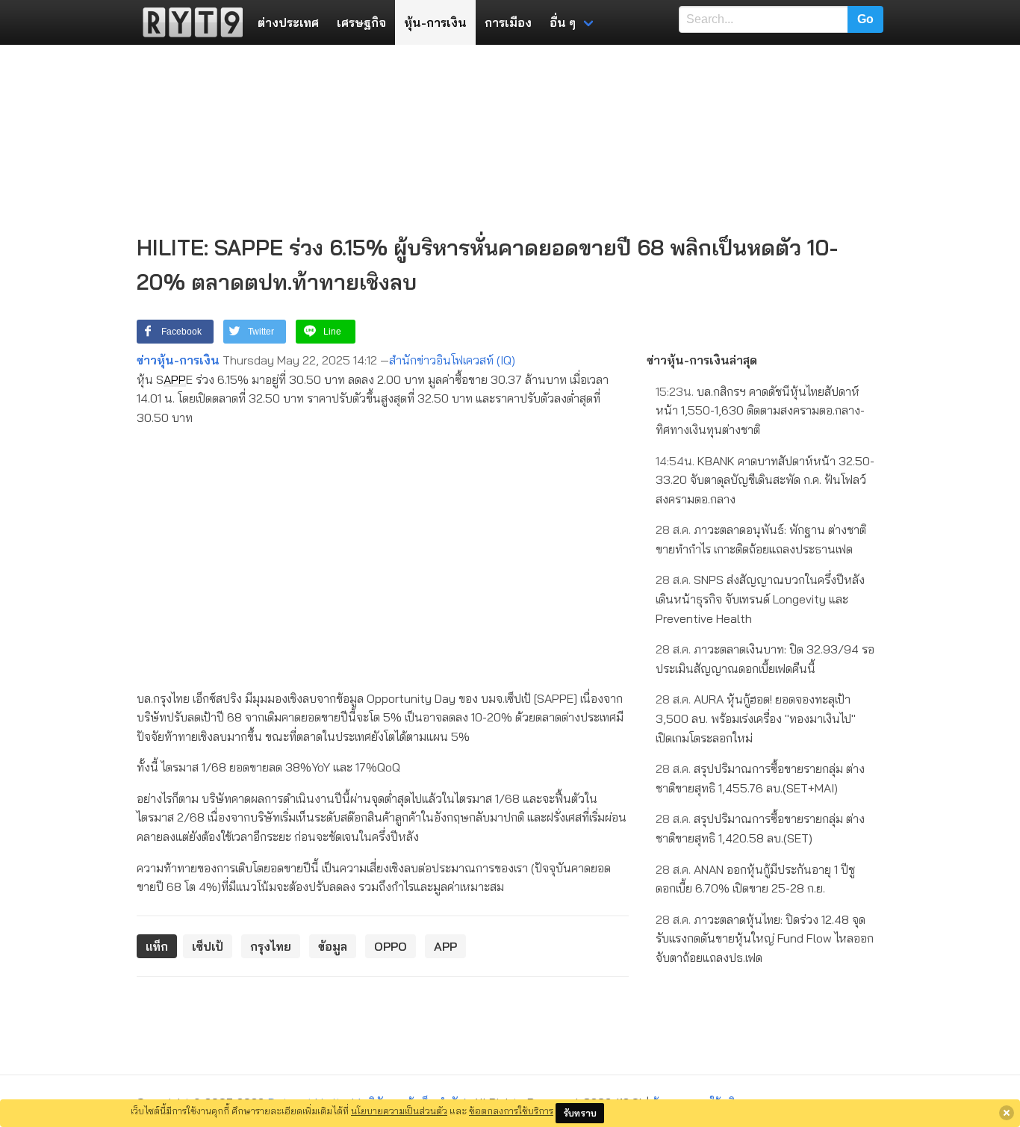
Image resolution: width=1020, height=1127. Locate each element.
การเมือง (508, 22)
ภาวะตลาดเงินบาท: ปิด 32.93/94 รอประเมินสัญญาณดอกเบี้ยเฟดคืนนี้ (765, 659)
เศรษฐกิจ (361, 22)
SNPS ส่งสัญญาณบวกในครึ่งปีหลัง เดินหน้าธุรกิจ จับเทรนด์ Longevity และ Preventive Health (760, 598)
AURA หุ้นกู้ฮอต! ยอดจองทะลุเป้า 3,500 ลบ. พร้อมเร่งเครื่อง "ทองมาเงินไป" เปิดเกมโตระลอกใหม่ (756, 718)
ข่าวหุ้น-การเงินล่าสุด (702, 360)
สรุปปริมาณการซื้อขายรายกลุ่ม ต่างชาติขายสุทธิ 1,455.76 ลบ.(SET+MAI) (760, 778)
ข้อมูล (332, 946)
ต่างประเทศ (288, 22)
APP (175, 379)
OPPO (390, 946)
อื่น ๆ (563, 22)
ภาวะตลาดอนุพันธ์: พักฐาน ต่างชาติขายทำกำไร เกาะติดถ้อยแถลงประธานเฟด (761, 539)
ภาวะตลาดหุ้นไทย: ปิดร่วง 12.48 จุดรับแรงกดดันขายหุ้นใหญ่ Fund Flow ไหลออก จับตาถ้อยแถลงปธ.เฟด (765, 938)
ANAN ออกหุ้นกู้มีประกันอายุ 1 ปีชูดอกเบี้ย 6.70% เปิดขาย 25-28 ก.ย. (755, 879)
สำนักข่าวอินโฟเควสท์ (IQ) (452, 360)
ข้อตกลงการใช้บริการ (511, 1111)
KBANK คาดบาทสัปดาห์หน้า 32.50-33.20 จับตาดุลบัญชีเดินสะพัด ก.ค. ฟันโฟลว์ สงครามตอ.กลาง (765, 479)
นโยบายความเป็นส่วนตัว (399, 1111)
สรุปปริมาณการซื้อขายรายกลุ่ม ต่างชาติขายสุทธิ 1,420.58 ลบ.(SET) (760, 828)
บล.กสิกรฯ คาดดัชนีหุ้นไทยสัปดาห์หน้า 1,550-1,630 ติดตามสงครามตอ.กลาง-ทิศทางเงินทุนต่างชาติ (760, 410)
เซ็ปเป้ (207, 946)
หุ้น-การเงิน (435, 22)
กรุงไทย (270, 946)
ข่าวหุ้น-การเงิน (178, 360)
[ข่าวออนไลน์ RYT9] (188, 22)
